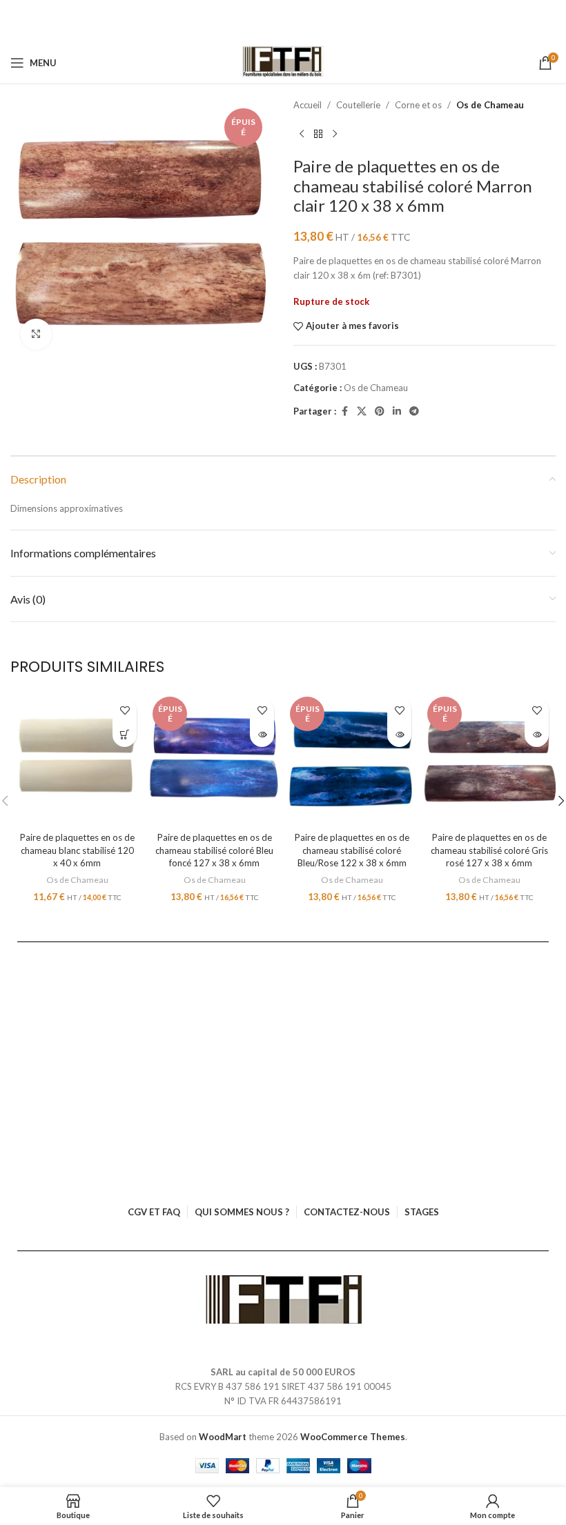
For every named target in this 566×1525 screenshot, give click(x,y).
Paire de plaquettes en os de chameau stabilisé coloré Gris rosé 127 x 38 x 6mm (489, 850)
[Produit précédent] (301, 134)
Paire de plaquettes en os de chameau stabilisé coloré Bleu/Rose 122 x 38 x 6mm (352, 850)
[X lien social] (362, 411)
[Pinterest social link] (380, 411)
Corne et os (418, 104)
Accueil (307, 104)
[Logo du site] (283, 62)
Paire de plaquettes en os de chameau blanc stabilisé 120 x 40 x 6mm (77, 850)
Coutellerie (358, 104)
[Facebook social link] (344, 411)
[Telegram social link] (414, 411)
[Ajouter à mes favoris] (125, 711)
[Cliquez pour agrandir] (36, 334)
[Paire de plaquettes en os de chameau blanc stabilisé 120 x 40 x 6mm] (77, 758)
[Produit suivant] (334, 134)
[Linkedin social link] (397, 411)
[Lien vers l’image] (283, 1298)
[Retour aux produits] (318, 134)
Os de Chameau (490, 104)
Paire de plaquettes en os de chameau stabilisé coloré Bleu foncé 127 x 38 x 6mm (214, 850)
